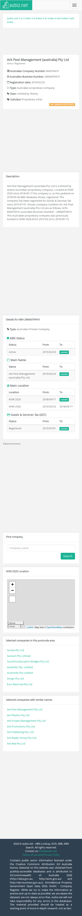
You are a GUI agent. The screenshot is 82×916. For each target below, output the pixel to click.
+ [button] (12, 584)
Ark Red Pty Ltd (16, 743)
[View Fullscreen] (12, 599)
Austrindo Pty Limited (20, 673)
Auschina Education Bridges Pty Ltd (28, 661)
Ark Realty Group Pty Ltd (21, 738)
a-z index (25, 18)
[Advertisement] (41, 41)
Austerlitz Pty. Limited (20, 667)
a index (38, 18)
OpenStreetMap (54, 627)
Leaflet (29, 627)
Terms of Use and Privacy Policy (41, 855)
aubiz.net (12, 18)
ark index (62, 18)
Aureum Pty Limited (19, 656)
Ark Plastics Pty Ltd (18, 715)
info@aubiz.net (48, 851)
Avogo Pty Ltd (15, 678)
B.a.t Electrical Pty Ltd (19, 684)
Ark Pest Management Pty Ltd (24, 709)
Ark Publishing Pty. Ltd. (20, 732)
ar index (49, 18)
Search (67, 556)
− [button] (12, 590)
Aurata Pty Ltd (15, 650)
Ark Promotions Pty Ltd (21, 726)
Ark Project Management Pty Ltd (26, 720)
